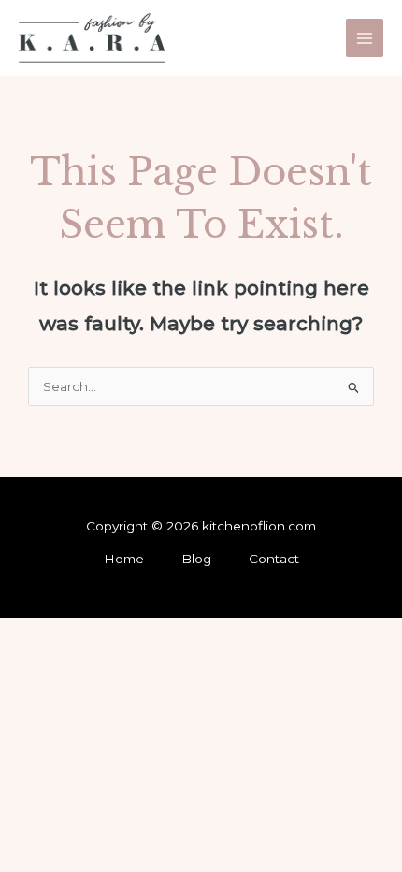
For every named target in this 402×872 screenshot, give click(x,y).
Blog (196, 558)
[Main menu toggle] (365, 38)
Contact (274, 558)
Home (124, 558)
